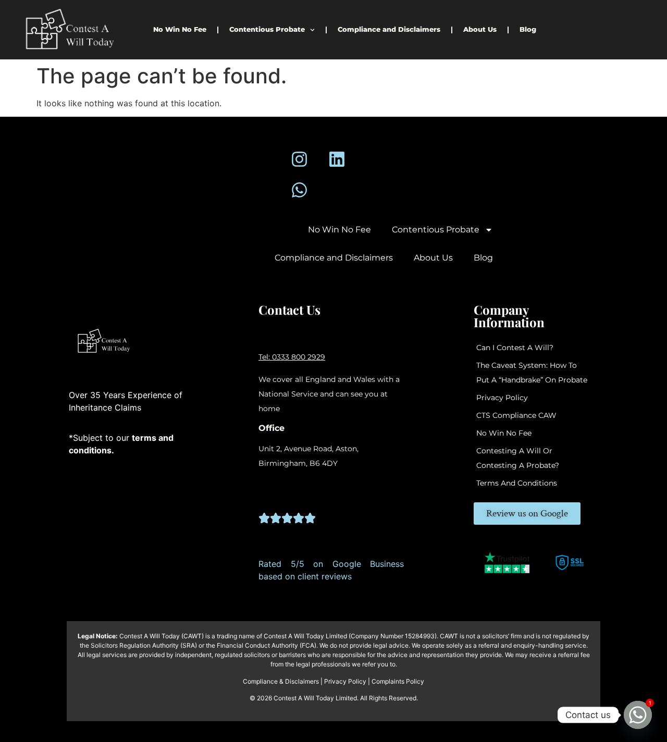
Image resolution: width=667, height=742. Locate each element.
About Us (480, 29)
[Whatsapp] (299, 190)
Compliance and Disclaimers (389, 29)
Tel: (265, 357)
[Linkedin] (337, 159)
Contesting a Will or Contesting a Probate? (517, 458)
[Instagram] (299, 159)
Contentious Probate (267, 29)
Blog (528, 29)
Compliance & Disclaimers (281, 681)
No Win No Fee (179, 29)
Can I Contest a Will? (514, 347)
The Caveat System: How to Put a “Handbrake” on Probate (531, 373)
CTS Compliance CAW (516, 415)
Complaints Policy (398, 681)
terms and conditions (516, 483)
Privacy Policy (502, 397)
